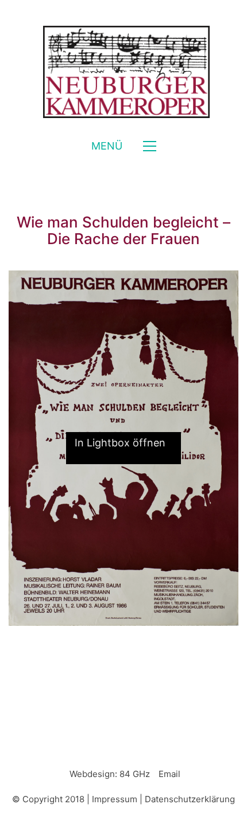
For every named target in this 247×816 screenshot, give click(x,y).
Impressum (114, 799)
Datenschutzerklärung (190, 799)
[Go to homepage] (123, 72)
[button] (123, 146)
